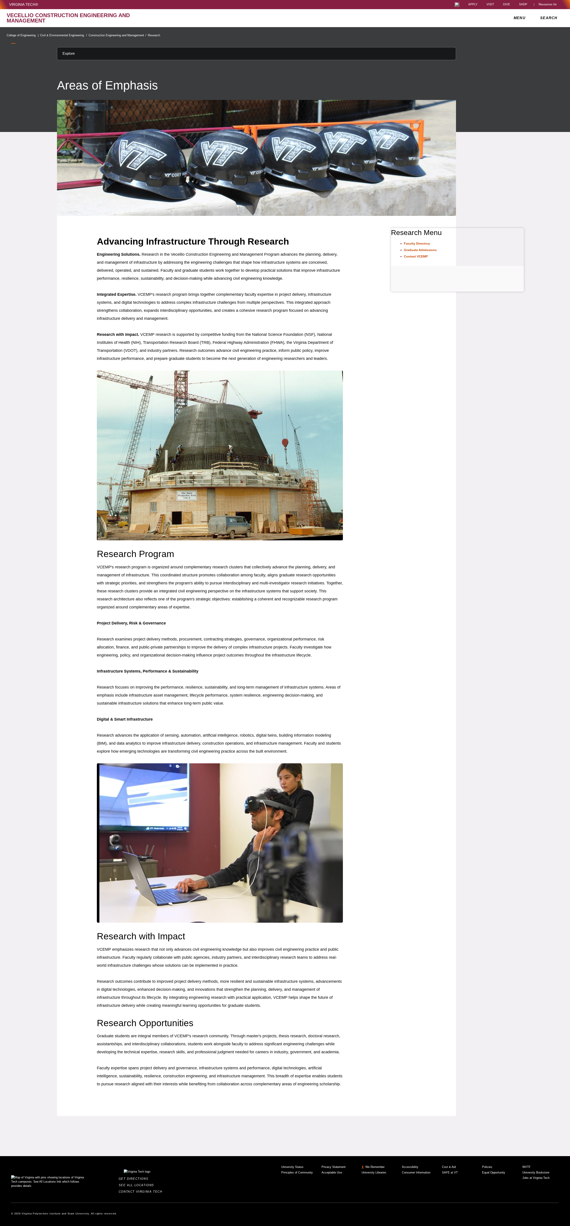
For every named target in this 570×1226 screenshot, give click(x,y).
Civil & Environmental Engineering (63, 35)
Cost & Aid (449, 1167)
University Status (292, 1167)
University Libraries (374, 1172)
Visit (490, 4)
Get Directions (135, 1178)
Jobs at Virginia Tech (536, 1177)
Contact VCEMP (416, 256)
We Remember (375, 1167)
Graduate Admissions (420, 250)
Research (154, 35)
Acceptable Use (332, 1172)
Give (506, 4)
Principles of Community (297, 1172)
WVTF (526, 1167)
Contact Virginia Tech (142, 1191)
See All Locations (138, 1185)
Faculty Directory (417, 243)
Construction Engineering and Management (117, 35)
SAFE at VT (450, 1172)
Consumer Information (416, 1172)
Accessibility (410, 1167)
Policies (487, 1167)
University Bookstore (535, 1172)
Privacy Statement (334, 1167)
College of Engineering (23, 35)
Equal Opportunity (493, 1172)
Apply (473, 4)
